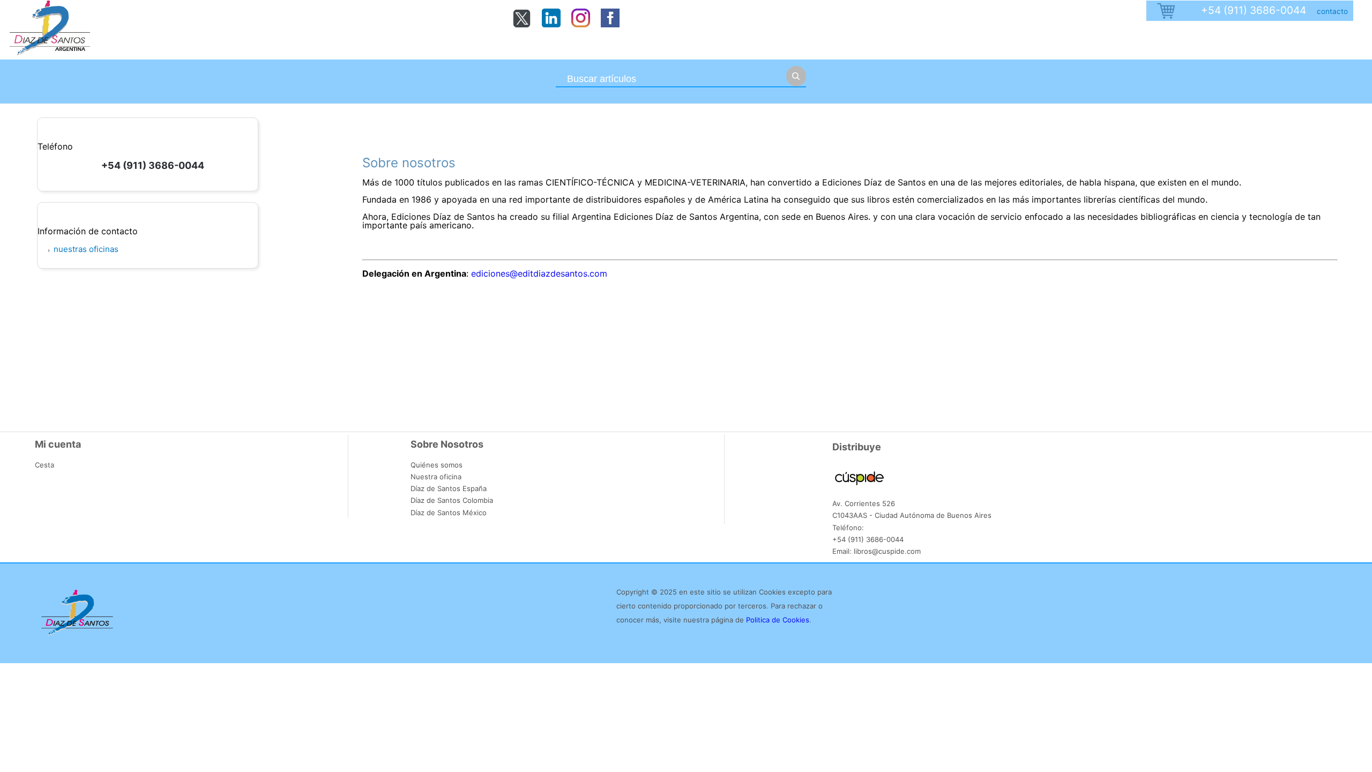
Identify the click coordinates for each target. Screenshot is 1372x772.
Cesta (44, 465)
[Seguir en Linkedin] (551, 24)
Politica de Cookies (777, 619)
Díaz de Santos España (449, 488)
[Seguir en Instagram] (580, 24)
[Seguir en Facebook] (610, 24)
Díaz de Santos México (449, 512)
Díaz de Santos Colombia (452, 500)
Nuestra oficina (436, 476)
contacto (1332, 11)
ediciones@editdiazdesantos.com (539, 273)
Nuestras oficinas (86, 249)
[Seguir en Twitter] (521, 25)
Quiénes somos (437, 465)
